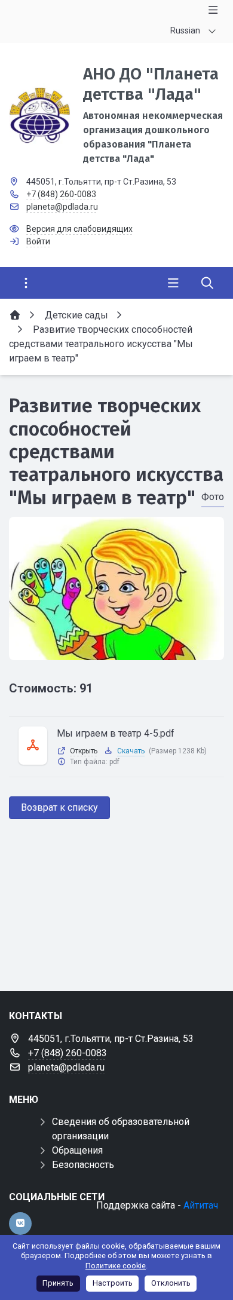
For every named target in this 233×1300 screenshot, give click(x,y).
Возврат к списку (59, 807)
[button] (116, 648)
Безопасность (83, 1164)
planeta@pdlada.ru (62, 206)
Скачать (131, 751)
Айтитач (200, 1205)
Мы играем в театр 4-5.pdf (115, 733)
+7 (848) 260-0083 (61, 194)
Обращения (77, 1150)
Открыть (83, 751)
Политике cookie (115, 1265)
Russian (185, 30)
